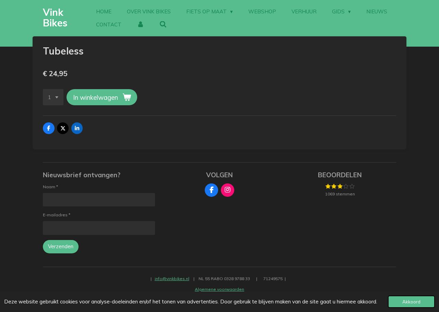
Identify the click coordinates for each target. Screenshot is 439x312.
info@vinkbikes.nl (172, 278)
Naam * (50, 186)
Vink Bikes (55, 17)
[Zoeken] (163, 24)
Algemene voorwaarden (219, 289)
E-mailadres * (56, 214)
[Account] (140, 24)
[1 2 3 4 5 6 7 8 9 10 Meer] (53, 97)
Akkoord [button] (411, 301)
